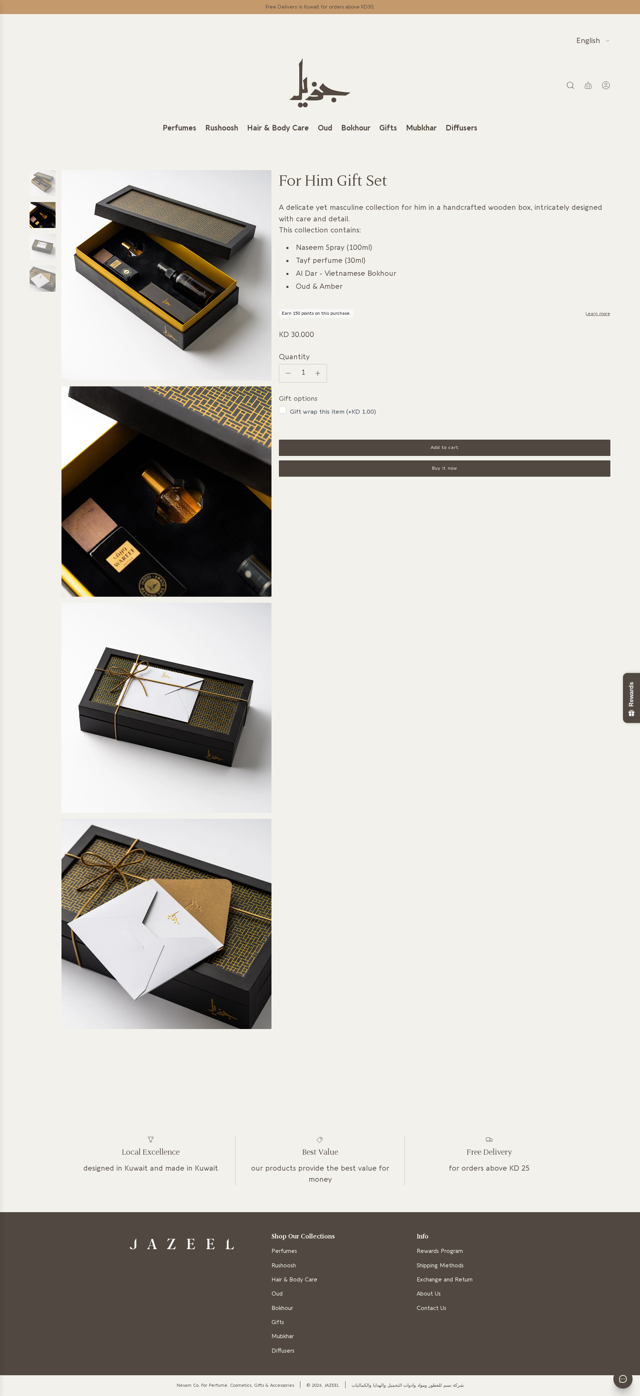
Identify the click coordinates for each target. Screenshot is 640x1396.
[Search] (570, 85)
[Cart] (588, 85)
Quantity (294, 357)
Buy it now (444, 468)
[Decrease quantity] (288, 373)
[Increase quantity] (318, 373)
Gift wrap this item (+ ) (333, 411)
